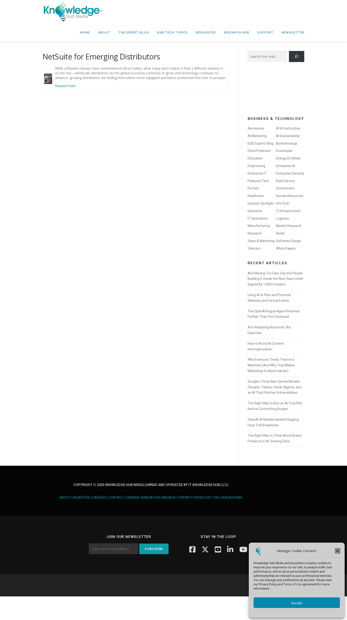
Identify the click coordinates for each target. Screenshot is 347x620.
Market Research (288, 226)
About (104, 32)
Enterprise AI (285, 166)
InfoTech (282, 203)
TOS (215, 497)
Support (265, 32)
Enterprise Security (290, 173)
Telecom (254, 248)
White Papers (286, 248)
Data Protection (259, 151)
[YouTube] (218, 549)
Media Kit (169, 497)
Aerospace (256, 128)
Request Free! (65, 86)
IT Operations (258, 218)
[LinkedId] (230, 549)
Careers (99, 497)
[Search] (296, 56)
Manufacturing (259, 226)
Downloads (284, 151)
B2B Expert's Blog (261, 143)
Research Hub (236, 32)
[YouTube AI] (243, 549)
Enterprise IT (257, 173)
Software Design (288, 241)
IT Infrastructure (288, 211)
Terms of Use (292, 584)
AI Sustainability (288, 136)
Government (285, 188)
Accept (296, 602)
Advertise (81, 497)
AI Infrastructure (288, 128)
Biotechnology (286, 143)
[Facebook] (192, 549)
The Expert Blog (133, 32)
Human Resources (289, 196)
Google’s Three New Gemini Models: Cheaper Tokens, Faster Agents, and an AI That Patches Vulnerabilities (274, 387)
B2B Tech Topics (172, 32)
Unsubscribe (232, 497)
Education (255, 158)
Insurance (255, 211)
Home (85, 32)
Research (255, 233)
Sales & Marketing (261, 241)
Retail (280, 233)
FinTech (253, 188)
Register (202, 497)
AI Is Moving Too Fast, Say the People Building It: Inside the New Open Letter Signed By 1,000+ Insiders (276, 278)
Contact (116, 497)
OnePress (187, 585)
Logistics (282, 218)
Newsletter (293, 32)
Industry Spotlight (261, 203)
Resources (206, 32)
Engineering (256, 166)
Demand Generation (143, 497)
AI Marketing (257, 136)
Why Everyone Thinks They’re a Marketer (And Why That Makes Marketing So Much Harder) (271, 365)
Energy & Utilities (288, 158)
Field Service (285, 181)
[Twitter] (205, 549)
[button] (337, 551)
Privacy (186, 497)
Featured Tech (258, 181)
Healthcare (256, 196)
